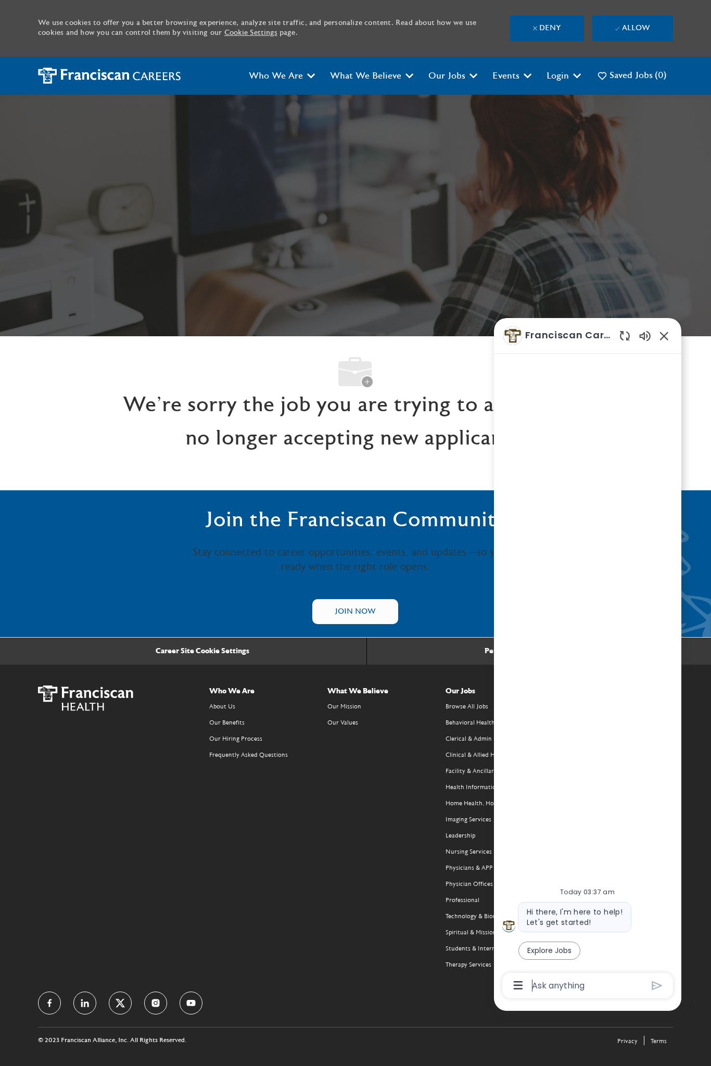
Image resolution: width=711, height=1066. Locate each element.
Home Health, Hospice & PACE (488, 803)
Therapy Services (468, 964)
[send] (657, 985)
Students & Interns (472, 948)
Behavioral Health (470, 722)
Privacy (627, 1041)
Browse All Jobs (467, 706)
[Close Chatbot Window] (664, 335)
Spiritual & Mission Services (483, 932)
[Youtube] (191, 1003)
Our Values (342, 722)
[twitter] (120, 1003)
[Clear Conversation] (624, 335)
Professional (462, 900)
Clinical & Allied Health (477, 754)
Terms (659, 1041)
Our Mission (344, 706)
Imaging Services (468, 819)
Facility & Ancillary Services (483, 771)
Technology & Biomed (475, 916)
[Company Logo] (109, 75)
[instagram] (155, 1003)
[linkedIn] (84, 1003)
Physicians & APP (469, 867)
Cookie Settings (250, 33)
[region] (587, 660)
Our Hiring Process (235, 738)
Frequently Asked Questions (248, 754)
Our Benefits (227, 722)
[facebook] (49, 1003)
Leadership (460, 835)
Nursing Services (469, 851)
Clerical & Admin (469, 738)
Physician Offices (469, 883)
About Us (222, 706)
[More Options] (518, 985)
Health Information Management (491, 787)
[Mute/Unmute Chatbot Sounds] (645, 335)
